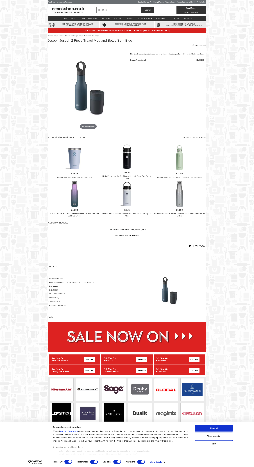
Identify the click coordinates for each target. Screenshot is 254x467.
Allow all (214, 428)
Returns (161, 2)
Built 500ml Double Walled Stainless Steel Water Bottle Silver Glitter (179, 215)
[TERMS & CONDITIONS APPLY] (156, 31)
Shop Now (89, 359)
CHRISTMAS (187, 18)
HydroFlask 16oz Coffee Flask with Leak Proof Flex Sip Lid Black (126, 177)
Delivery (155, 2)
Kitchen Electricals (60, 360)
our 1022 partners (69, 431)
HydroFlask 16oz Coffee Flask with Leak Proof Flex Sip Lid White (126, 215)
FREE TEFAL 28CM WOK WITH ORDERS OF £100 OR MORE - (114, 31)
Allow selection (214, 436)
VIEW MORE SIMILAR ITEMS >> (193, 138)
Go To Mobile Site (200, 2)
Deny (214, 444)
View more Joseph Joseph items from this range (82, 36)
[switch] (94, 462)
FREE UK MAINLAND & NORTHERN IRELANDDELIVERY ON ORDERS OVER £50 (77, 24)
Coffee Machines (111, 371)
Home (50, 36)
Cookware (161, 360)
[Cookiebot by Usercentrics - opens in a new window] (35, 462)
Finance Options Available (185, 2)
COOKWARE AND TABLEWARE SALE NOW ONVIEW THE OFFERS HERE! (130, 24)
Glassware (160, 371)
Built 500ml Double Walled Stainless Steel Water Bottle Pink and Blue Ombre (74, 215)
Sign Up (140, 2)
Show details (156, 462)
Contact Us (147, 2)
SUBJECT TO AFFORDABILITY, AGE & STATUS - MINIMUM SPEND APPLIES (184, 25)
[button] (127, 235)
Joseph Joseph (58, 36)
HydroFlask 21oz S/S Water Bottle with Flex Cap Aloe (179, 177)
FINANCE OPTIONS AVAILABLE (184, 24)
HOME (64, 18)
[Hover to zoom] (88, 90)
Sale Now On (57, 358)
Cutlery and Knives (60, 371)
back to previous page (198, 45)
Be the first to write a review (127, 235)
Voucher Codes (170, 2)
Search (148, 10)
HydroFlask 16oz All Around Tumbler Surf (74, 177)
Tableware (108, 360)
